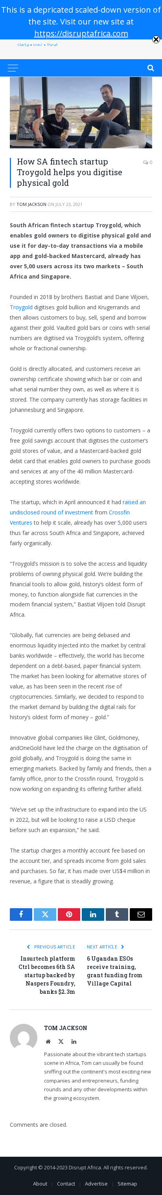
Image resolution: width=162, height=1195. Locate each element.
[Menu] (13, 68)
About (40, 1183)
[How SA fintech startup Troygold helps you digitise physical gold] (81, 112)
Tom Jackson (31, 204)
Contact (66, 1183)
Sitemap (127, 1183)
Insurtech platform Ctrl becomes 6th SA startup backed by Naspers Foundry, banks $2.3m (46, 975)
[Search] (150, 68)
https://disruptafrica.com (81, 33)
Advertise (96, 1183)
